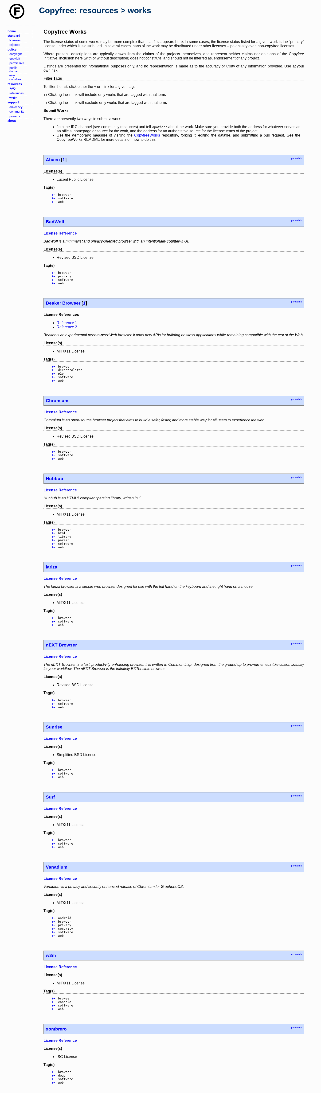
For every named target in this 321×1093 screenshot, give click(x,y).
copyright (15, 54)
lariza (51, 566)
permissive (16, 63)
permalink (296, 158)
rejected (14, 45)
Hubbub (54, 478)
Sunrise (54, 727)
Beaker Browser (63, 303)
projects (14, 116)
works (13, 98)
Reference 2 (67, 327)
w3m (51, 955)
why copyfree (15, 77)
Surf (50, 797)
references (16, 93)
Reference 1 (67, 323)
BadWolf (55, 221)
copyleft (14, 58)
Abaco (53, 159)
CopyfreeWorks (147, 135)
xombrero (56, 1028)
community (16, 111)
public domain (14, 69)
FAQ (12, 88)
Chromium (57, 400)
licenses (15, 40)
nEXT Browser (61, 644)
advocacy (16, 107)
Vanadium (56, 867)
